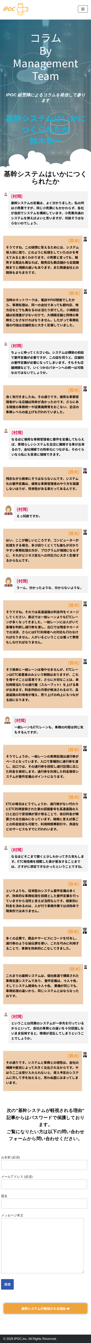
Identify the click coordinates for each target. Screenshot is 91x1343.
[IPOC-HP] (16, 9)
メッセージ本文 (12, 1215)
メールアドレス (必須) (17, 1176)
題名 (4, 1196)
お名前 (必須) (10, 1157)
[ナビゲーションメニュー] (83, 9)
